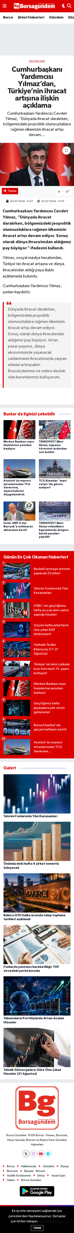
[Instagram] (33, 1153)
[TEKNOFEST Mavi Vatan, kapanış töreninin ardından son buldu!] (55, 429)
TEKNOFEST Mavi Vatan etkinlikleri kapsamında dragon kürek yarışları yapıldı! (53, 530)
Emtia (41, 1175)
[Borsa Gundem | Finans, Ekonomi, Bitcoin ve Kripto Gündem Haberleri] (34, 6)
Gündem (56, 17)
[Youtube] (40, 1153)
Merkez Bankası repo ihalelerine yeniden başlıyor (18, 445)
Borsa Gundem (31, 1180)
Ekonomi (37, 61)
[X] (26, 1153)
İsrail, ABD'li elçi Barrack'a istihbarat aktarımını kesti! (18, 527)
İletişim (29, 1171)
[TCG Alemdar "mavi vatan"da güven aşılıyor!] (55, 468)
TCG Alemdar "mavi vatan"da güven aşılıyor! (53, 484)
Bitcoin (40, 1171)
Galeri (11, 1180)
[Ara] (69, 6)
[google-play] (37, 1192)
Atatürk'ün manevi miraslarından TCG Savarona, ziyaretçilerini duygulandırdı (17, 487)
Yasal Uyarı (58, 1175)
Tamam (37, 1228)
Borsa (8, 17)
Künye (65, 1166)
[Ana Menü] (5, 6)
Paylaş (12, 190)
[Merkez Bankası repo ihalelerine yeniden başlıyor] (19, 429)
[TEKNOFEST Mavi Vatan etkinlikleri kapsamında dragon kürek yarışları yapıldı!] (55, 511)
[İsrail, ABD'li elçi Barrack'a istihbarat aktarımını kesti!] (19, 511)
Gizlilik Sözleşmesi (19, 1175)
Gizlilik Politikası (51, 1221)
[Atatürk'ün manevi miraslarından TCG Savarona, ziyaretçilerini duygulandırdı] (19, 468)
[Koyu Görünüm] (63, 6)
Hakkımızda (28, 1166)
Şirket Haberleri (31, 17)
